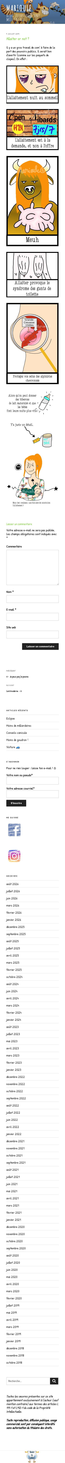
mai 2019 (11, 1312)
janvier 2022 (13, 1134)
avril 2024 (12, 998)
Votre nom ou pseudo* (19, 775)
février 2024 (13, 1012)
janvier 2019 (13, 1341)
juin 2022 (12, 1119)
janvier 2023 (13, 1069)
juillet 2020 (13, 1262)
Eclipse (10, 718)
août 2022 (12, 1105)
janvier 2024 (13, 1019)
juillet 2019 (12, 1305)
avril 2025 (12, 955)
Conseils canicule (16, 732)
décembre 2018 (15, 1348)
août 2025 (12, 941)
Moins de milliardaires (18, 725)
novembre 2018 (15, 1355)
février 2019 (13, 1334)
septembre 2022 (16, 1098)
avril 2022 (12, 1127)
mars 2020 (12, 1291)
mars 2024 (12, 1005)
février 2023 (14, 1062)
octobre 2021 (14, 1155)
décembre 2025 (15, 927)
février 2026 (13, 912)
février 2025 (14, 969)
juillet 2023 (13, 1034)
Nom (10, 592)
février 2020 (14, 1298)
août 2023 (12, 1027)
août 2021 (12, 1169)
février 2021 (13, 1212)
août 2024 (12, 984)
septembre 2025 (16, 934)
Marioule (19, 8)
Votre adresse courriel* (20, 788)
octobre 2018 (14, 1362)
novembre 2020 (15, 1234)
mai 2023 (11, 1041)
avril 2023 (12, 1048)
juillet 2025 (13, 948)
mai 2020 (11, 1277)
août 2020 (12, 1255)
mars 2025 (12, 962)
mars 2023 (12, 1055)
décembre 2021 (15, 1141)
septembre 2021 (15, 1162)
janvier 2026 (13, 919)
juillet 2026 (13, 891)
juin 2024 (11, 991)
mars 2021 (12, 1205)
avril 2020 (12, 1284)
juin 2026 (11, 898)
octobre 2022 (14, 1091)
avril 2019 (12, 1319)
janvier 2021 (13, 1219)
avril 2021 (12, 1198)
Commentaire (14, 546)
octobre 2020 (14, 1241)
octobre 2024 (14, 977)
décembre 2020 (15, 1227)
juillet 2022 (13, 1112)
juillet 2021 (13, 1177)
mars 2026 (12, 905)
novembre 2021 (15, 1148)
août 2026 (12, 884)
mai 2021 (11, 1191)
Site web (11, 627)
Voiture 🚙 (13, 747)
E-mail (11, 609)
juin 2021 (11, 1184)
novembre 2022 (15, 1084)
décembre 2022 (15, 1077)
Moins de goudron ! (17, 740)
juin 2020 (12, 1269)
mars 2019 (12, 1327)
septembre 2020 (16, 1248)
